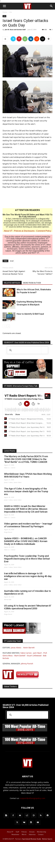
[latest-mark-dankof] (22, 633)
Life (10, 12)
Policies (24, 832)
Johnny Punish (27, 663)
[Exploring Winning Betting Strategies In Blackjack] (9, 304)
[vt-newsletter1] (22, 678)
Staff (17, 832)
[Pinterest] (19, 38)
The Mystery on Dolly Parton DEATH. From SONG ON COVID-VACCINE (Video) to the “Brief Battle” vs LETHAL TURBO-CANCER (26, 459)
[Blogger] (6, 815)
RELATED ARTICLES (12, 283)
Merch (24, 834)
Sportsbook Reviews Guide (31, 839)
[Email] (42, 38)
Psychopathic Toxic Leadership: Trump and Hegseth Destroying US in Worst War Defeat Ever (27, 559)
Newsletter (15, 834)
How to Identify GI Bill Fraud (30, 314)
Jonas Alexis (16, 647)
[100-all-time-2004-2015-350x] (25, 731)
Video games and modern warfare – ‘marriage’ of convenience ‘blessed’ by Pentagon (28, 525)
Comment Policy (43, 231)
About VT (8, 231)
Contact (40, 834)
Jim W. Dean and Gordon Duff (15, 29)
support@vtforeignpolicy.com (32, 798)
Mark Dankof (19, 655)
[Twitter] (13, 38)
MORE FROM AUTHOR (32, 283)
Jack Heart (37, 653)
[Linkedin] (30, 38)
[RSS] (40, 815)
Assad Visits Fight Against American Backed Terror (14, 272)
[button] (4, 6)
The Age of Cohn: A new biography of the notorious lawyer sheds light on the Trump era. (26, 491)
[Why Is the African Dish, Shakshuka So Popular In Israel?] (9, 292)
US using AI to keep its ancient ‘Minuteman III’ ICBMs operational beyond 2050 (27, 607)
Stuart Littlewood (34, 655)
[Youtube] (37, 822)
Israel (12, 261)
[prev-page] (4, 326)
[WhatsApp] (25, 38)
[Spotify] (47, 815)
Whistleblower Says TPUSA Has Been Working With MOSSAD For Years (28, 475)
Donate (32, 832)
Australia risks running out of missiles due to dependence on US (27, 592)
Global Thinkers (10, 686)
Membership (41, 832)
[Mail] (20, 815)
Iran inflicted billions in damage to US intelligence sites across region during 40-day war (28, 576)
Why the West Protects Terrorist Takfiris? (42, 272)
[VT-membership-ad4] (27, 378)
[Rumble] (33, 815)
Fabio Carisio (25, 653)
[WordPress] (31, 822)
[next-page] (8, 326)
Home (5, 12)
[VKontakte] (24, 822)
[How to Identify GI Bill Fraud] (9, 316)
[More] (48, 38)
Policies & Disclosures (24, 231)
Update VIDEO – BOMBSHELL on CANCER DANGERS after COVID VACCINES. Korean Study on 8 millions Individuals (25, 541)
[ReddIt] (36, 38)
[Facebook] (13, 815)
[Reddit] (26, 815)
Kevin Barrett (29, 647)
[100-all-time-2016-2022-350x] (25, 744)
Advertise (32, 834)
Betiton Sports (47, 839)
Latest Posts (9, 451)
